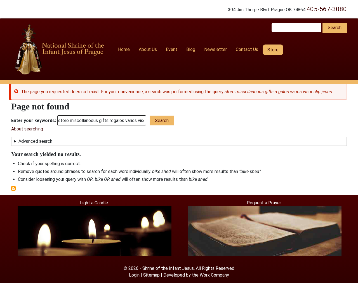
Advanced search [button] (35, 141)
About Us (148, 49)
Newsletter (215, 49)
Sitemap (151, 275)
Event (171, 49)
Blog (190, 49)
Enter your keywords (33, 120)
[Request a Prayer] (264, 230)
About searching (27, 129)
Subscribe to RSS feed (13, 188)
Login (134, 275)
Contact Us (247, 49)
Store (273, 49)
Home (124, 49)
